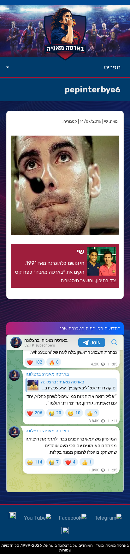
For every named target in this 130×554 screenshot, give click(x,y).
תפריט (112, 67)
